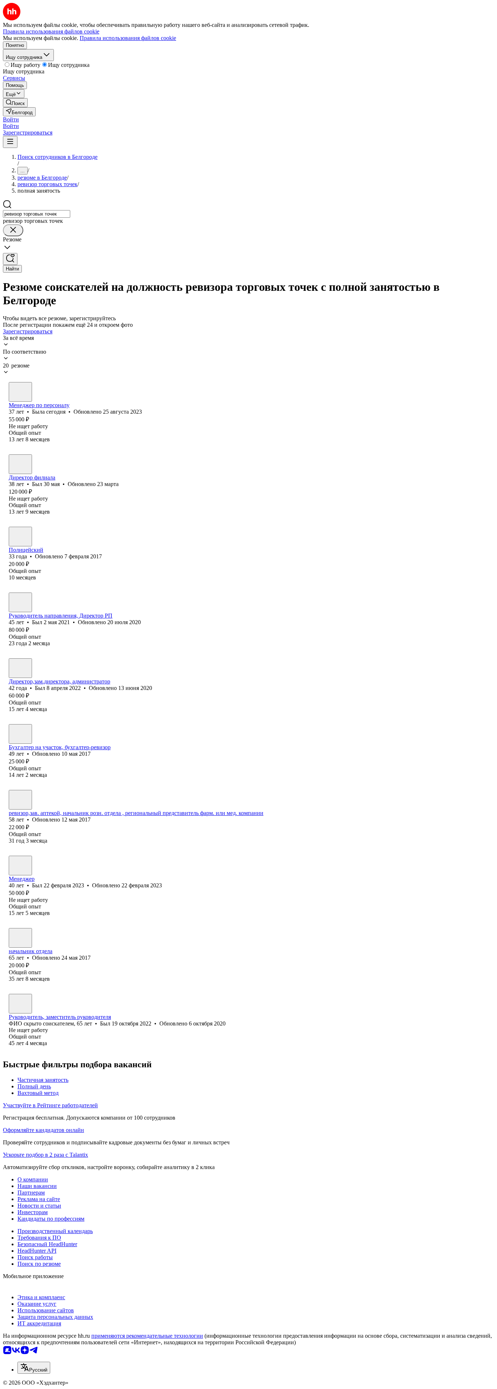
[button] (11, 119)
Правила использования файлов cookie (128, 38)
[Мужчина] (20, 464)
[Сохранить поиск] (10, 259)
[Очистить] (13, 230)
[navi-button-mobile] (10, 142)
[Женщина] (20, 392)
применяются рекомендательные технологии (147, 1336)
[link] (15, 102)
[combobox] (36, 214)
